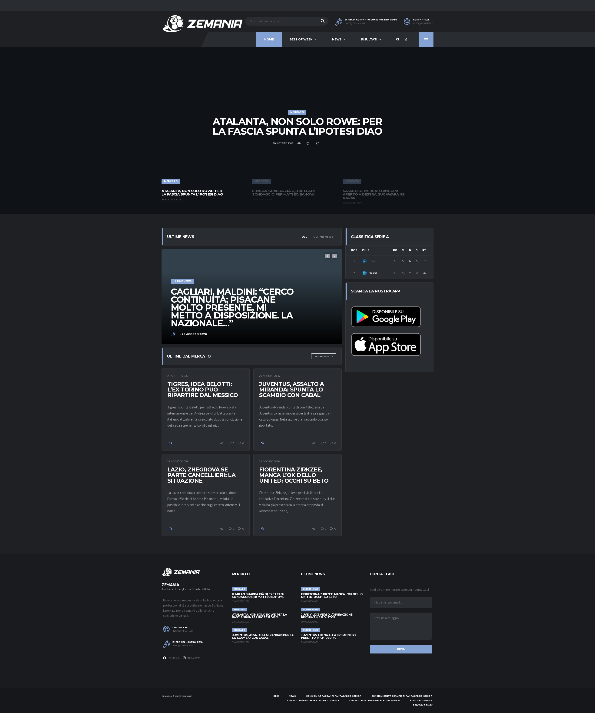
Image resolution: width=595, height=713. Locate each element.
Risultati (369, 39)
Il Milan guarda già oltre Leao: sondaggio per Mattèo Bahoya (297, 126)
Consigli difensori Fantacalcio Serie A (313, 700)
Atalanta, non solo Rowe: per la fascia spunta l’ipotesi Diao (259, 616)
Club (366, 250)
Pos (354, 250)
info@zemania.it (355, 23)
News (336, 39)
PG (395, 250)
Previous (327, 256)
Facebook (173, 658)
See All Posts (323, 356)
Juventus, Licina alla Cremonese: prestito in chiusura (328, 636)
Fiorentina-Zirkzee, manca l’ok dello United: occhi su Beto (293, 475)
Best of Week (301, 39)
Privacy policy (422, 705)
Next (334, 256)
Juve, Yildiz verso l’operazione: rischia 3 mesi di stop (327, 616)
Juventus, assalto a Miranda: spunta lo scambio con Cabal (291, 389)
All (304, 236)
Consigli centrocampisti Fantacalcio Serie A (401, 696)
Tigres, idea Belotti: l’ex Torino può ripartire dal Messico (202, 389)
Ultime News (323, 236)
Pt (424, 250)
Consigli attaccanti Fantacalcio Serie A (333, 696)
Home (269, 39)
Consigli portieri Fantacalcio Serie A (374, 700)
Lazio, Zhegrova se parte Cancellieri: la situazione (201, 475)
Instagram (193, 658)
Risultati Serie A (421, 700)
